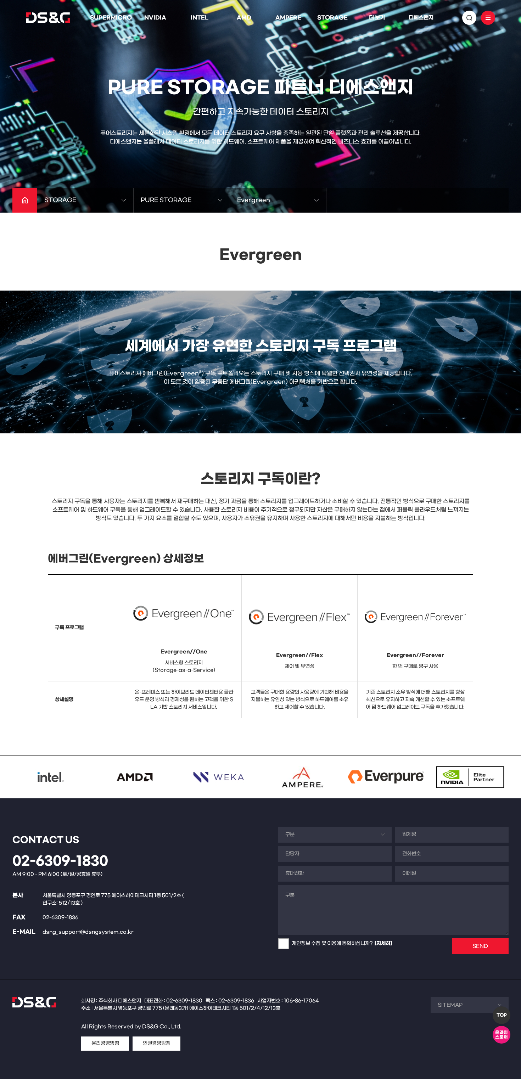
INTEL (199, 18)
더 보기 (377, 18)
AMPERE (288, 18)
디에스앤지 (421, 18)
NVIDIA (155, 18)
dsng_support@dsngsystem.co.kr (88, 932)
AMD (244, 18)
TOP (502, 1015)
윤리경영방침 (105, 1043)
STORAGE (332, 18)
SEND (480, 946)
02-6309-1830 (60, 861)
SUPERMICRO (111, 18)
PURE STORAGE (166, 200)
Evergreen (253, 200)
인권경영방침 (156, 1043)
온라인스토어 (501, 1035)
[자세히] (383, 943)
